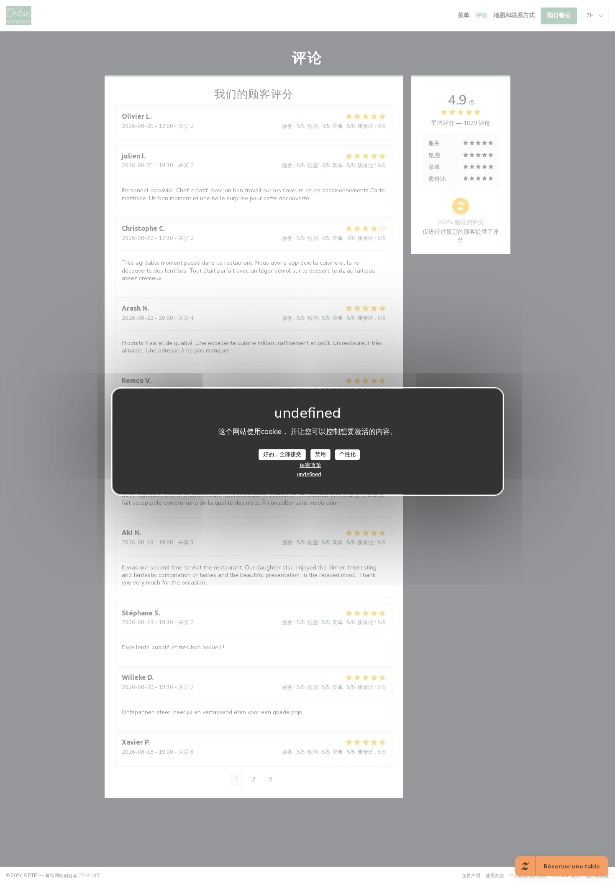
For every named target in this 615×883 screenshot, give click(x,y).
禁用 (320, 454)
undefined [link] (309, 474)
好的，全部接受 (282, 454)
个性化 (347, 454)
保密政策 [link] (310, 465)
